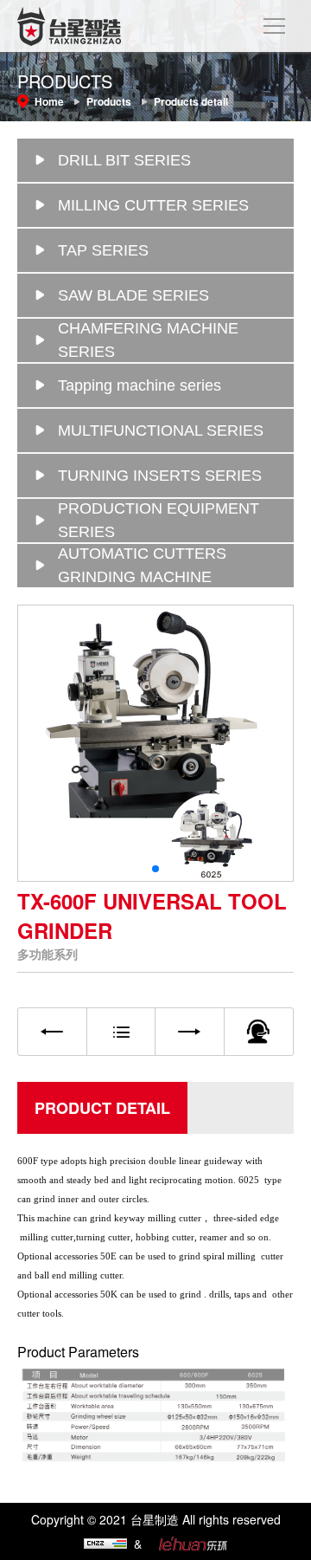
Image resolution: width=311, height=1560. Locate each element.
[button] (155, 868)
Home (49, 101)
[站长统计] (105, 1545)
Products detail (191, 101)
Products (108, 101)
